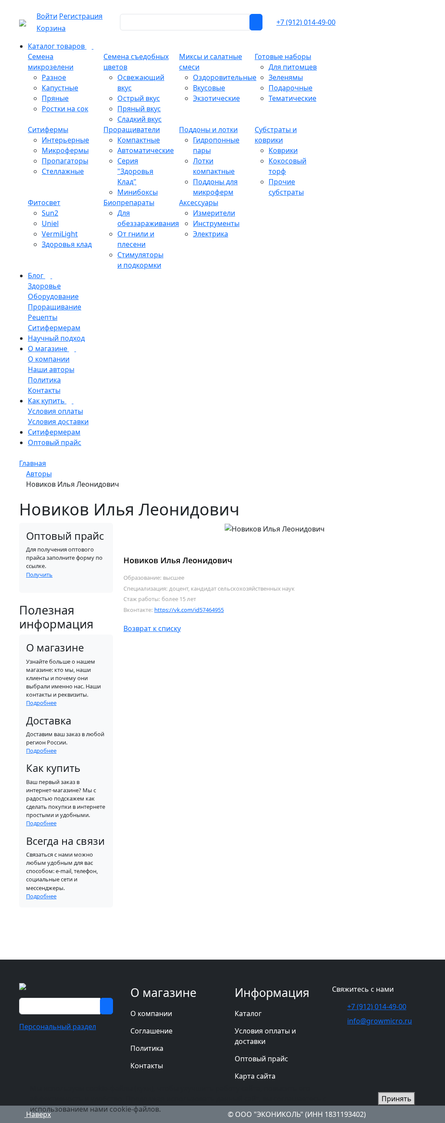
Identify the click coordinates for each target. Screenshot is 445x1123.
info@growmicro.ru (379, 1021)
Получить (39, 574)
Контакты (146, 1065)
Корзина (51, 28)
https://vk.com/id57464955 (189, 610)
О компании (151, 1013)
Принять (397, 1098)
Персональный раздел (57, 1026)
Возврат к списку (152, 628)
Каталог (248, 1013)
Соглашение (151, 1031)
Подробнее (41, 703)
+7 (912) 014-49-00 (305, 22)
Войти (47, 16)
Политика (146, 1048)
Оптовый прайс (261, 1058)
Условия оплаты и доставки (265, 1036)
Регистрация (81, 16)
